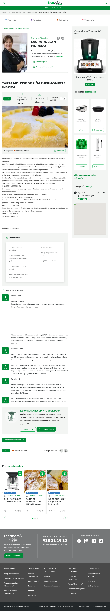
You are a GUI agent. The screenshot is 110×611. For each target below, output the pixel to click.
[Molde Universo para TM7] (81, 144)
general (34, 12)
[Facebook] (78, 541)
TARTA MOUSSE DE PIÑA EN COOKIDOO (17, 197)
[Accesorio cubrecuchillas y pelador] (81, 108)
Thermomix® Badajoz (14, 12)
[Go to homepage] (55, 3)
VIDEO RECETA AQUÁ (10, 205)
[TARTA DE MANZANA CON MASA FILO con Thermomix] (34, 482)
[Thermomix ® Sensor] (98, 144)
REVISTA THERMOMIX (10, 214)
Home (4, 12)
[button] (106, 3)
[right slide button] (65, 518)
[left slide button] (4, 518)
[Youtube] (86, 541)
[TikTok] (101, 541)
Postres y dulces (10, 493)
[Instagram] (93, 541)
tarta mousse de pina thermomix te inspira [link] (52, 12)
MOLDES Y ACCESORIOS (11, 186)
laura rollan (27, 12)
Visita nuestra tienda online (54, 8)
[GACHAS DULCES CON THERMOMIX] (12, 482)
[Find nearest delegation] (4, 3)
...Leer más (59, 56)
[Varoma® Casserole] (98, 108)
